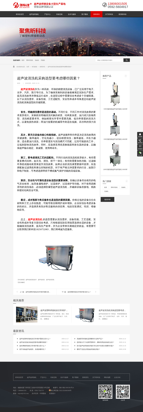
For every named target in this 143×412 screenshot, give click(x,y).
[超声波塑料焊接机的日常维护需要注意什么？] (26, 314)
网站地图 (107, 377)
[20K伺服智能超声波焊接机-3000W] (115, 154)
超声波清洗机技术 (31, 280)
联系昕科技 (122, 14)
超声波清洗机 (50, 280)
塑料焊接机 (29, 60)
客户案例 (85, 14)
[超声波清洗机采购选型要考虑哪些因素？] (85, 314)
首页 (28, 67)
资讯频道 (35, 67)
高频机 (43, 60)
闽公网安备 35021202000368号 (61, 390)
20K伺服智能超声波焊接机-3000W (115, 169)
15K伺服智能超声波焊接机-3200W (115, 109)
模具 (23, 60)
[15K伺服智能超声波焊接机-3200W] (115, 94)
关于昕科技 (109, 14)
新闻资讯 (96, 14)
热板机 (37, 60)
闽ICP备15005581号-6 (66, 387)
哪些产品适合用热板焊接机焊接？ (88, 349)
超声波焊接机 (34, 14)
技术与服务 (72, 14)
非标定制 (59, 14)
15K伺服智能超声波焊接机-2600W (115, 139)
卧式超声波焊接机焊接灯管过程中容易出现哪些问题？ (95, 346)
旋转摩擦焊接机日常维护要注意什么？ (79, 292)
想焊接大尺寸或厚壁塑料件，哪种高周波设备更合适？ (95, 342)
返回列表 (107, 199)
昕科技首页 (20, 14)
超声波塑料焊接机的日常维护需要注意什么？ (38, 292)
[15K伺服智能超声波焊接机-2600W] (115, 124)
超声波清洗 (41, 280)
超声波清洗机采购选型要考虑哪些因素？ (60, 67)
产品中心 (47, 14)
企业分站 (117, 377)
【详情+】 (46, 319)
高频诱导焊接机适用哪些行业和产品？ (90, 339)
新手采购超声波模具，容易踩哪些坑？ (32, 349)
